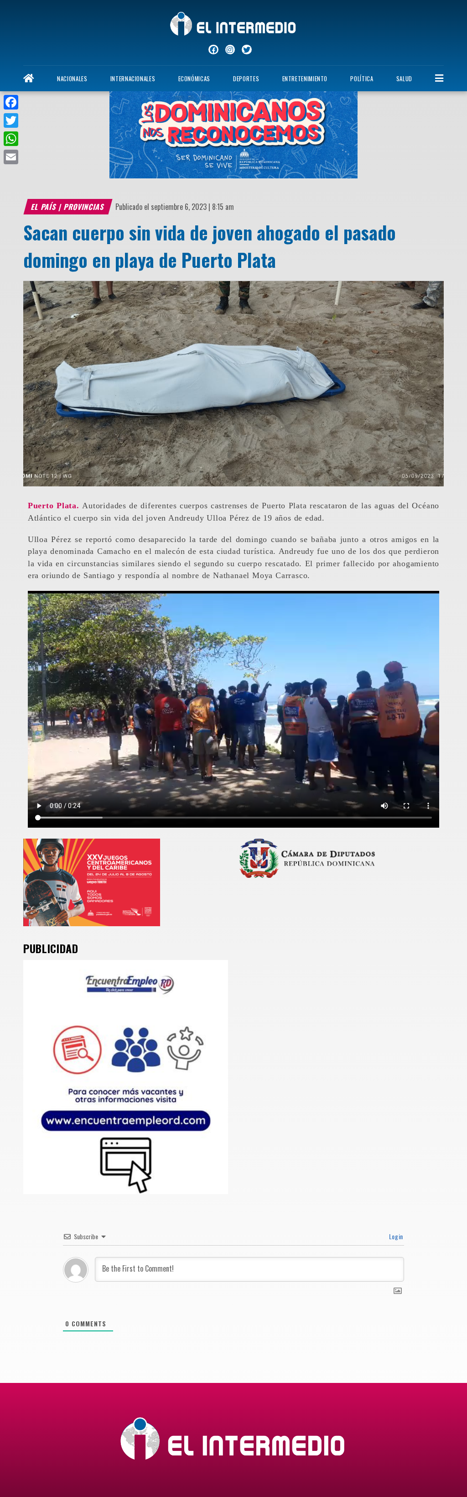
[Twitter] (11, 120)
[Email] (11, 157)
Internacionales (133, 78)
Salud (404, 78)
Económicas (194, 78)
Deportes (246, 78)
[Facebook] (11, 102)
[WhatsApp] (11, 139)
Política (361, 78)
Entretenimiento (305, 78)
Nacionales (72, 78)
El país (44, 206)
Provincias (84, 206)
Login (395, 1236)
